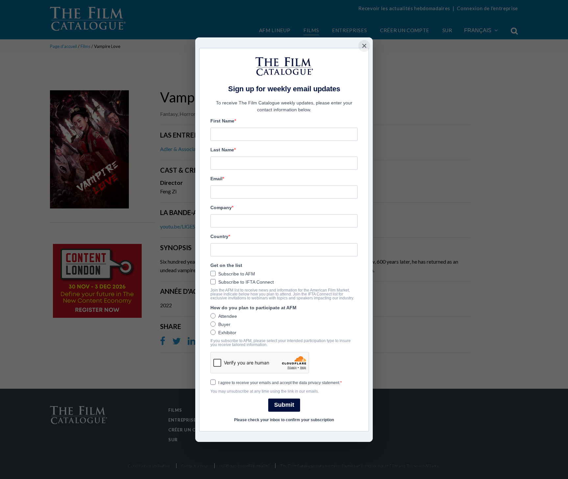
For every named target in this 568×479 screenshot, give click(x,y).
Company (221, 207)
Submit (284, 405)
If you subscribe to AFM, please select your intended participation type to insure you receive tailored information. (280, 343)
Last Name (222, 149)
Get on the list (226, 265)
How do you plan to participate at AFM (253, 307)
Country (219, 236)
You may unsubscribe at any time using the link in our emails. (264, 391)
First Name (222, 121)
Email (216, 178)
